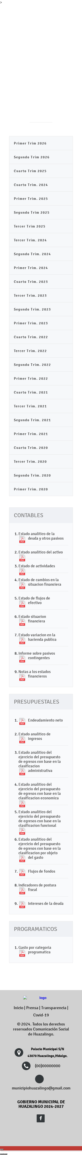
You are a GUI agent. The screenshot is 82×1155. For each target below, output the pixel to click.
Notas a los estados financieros (34, 673)
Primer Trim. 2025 (31, 198)
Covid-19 (41, 1015)
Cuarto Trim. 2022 (31, 337)
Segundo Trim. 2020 (32, 475)
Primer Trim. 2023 (31, 323)
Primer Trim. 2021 (31, 434)
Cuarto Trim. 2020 (31, 447)
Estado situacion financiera (32, 618)
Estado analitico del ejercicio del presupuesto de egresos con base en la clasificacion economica (39, 791)
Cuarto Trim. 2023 (31, 281)
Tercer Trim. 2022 (30, 351)
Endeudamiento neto (45, 720)
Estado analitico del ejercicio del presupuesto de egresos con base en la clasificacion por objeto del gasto (39, 848)
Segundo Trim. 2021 (32, 420)
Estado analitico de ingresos (34, 736)
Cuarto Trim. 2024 (31, 185)
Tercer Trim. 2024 (30, 240)
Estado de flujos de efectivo (34, 600)
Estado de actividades (36, 566)
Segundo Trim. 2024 (32, 254)
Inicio (18, 1007)
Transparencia (53, 1007)
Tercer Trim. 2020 (30, 461)
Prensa (32, 1007)
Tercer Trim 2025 (30, 226)
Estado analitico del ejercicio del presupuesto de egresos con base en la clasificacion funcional (39, 819)
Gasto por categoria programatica (34, 949)
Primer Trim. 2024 (31, 268)
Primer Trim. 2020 (31, 489)
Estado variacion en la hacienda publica (37, 637)
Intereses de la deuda (46, 903)
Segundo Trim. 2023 (32, 309)
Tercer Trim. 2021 (30, 406)
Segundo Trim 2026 (32, 157)
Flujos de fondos (41, 871)
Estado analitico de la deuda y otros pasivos (41, 536)
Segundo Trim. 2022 (32, 364)
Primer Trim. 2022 (31, 378)
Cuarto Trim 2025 (30, 171)
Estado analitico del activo (40, 552)
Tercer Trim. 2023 (30, 295)
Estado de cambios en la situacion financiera (39, 582)
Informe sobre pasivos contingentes (36, 655)
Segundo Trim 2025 (32, 212)
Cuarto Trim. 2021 (31, 392)
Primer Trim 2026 (30, 143)
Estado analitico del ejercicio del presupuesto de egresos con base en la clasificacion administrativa (39, 761)
